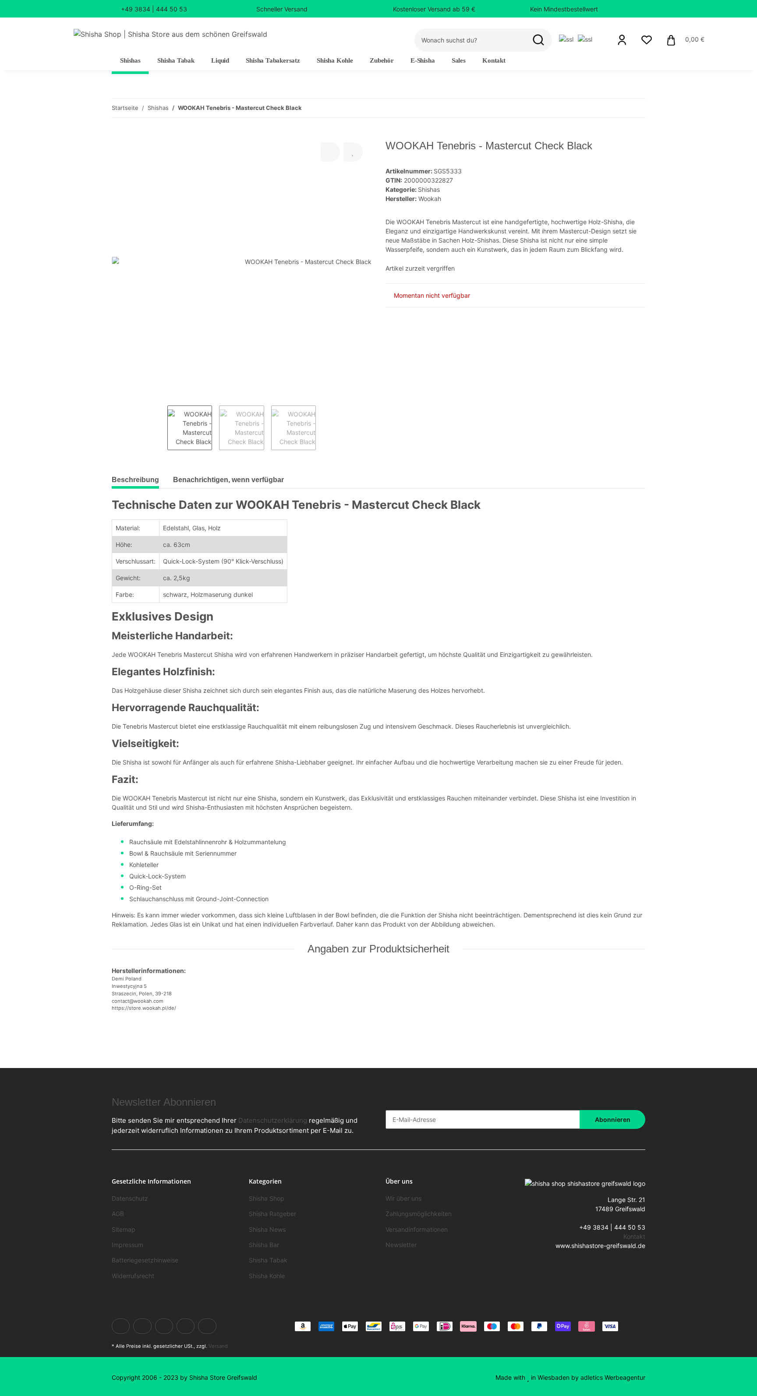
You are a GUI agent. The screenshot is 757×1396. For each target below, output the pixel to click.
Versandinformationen (417, 1229)
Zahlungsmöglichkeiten (419, 1213)
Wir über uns (403, 1198)
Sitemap (123, 1229)
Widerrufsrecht (133, 1276)
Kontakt (494, 60)
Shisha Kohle (267, 1276)
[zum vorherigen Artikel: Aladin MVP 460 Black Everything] (635, 108)
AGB (118, 1213)
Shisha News (267, 1229)
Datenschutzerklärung (272, 1120)
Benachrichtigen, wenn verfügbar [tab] (228, 479)
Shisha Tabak (268, 1260)
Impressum (127, 1244)
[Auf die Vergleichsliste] (330, 152)
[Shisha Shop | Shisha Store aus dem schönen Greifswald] (170, 34)
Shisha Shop (266, 1198)
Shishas (429, 189)
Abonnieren (612, 1119)
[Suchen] (538, 40)
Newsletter (401, 1244)
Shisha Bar (264, 1244)
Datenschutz (130, 1198)
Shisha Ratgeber (272, 1213)
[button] (622, 40)
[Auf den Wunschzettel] (353, 152)
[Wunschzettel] (646, 40)
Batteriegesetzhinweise (145, 1260)
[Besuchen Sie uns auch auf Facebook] (121, 1326)
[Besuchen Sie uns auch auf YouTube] (164, 1326)
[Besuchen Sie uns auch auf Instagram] (207, 1326)
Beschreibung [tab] (135, 479)
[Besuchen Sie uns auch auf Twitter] (142, 1326)
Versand (218, 1346)
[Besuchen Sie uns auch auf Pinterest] (186, 1326)
